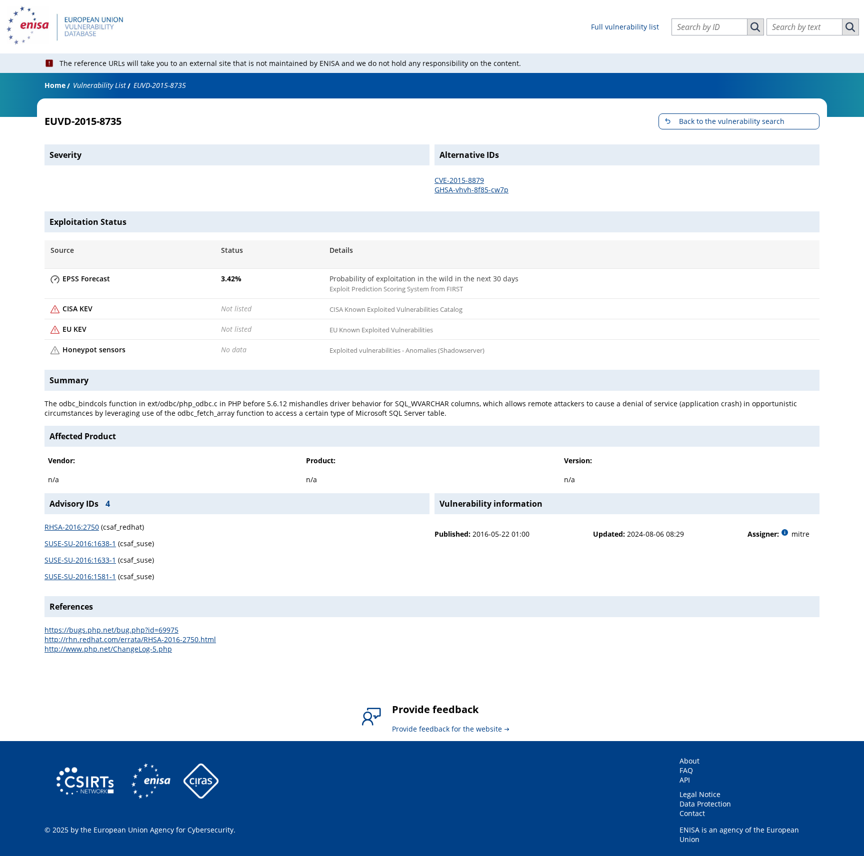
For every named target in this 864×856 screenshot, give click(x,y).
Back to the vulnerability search (731, 121)
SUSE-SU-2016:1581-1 (80, 576)
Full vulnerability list (625, 26)
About (690, 761)
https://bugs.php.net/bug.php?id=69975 (111, 630)
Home (55, 85)
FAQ (686, 770)
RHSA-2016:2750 (71, 527)
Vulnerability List (99, 85)
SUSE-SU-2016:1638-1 (80, 543)
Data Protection (705, 804)
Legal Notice (700, 794)
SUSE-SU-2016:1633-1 (80, 560)
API (685, 780)
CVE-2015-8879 (459, 180)
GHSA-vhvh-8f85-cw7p (471, 189)
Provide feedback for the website (447, 729)
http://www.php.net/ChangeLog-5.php (108, 649)
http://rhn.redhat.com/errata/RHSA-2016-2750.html (130, 639)
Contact (692, 813)
